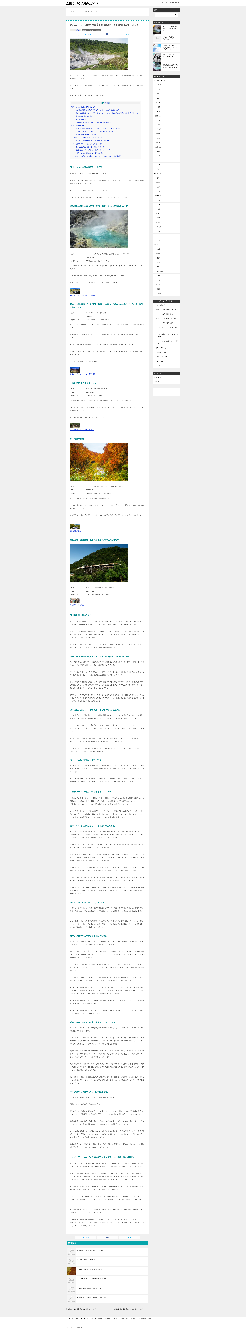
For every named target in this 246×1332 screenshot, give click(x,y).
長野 (158, 160)
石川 (158, 164)
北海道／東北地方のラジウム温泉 (91, 30)
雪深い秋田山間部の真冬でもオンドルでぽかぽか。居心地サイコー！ (97, 128)
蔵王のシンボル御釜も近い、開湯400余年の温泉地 (91, 141)
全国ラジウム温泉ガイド (82, 3)
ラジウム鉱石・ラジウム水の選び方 (167, 328)
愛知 (158, 187)
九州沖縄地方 (159, 271)
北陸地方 (158, 147)
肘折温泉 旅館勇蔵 (77, 605)
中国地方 (158, 244)
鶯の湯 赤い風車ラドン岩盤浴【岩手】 (87, 1260)
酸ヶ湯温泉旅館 (79, 119)
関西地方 (158, 195)
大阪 (158, 209)
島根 (158, 253)
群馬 (158, 133)
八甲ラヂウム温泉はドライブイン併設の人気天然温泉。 (92, 1278)
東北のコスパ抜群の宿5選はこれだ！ (84, 107)
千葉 (158, 120)
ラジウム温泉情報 (160, 305)
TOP (77, 1318)
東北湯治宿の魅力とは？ (80, 125)
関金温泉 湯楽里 (162, 357)
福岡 (158, 275)
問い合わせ (158, 382)
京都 (158, 200)
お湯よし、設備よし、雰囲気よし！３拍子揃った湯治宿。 (93, 131)
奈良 (158, 218)
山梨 (158, 151)
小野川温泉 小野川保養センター (85, 116)
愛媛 (158, 231)
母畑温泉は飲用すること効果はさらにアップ (89, 1288)
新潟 (158, 156)
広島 (158, 262)
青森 (158, 89)
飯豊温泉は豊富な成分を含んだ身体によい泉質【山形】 (92, 1297)
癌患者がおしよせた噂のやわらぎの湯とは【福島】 (91, 1250)
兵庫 (158, 204)
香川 (158, 240)
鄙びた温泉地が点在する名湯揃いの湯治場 (88, 147)
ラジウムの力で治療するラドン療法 (167, 342)
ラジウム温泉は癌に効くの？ (166, 314)
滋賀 (158, 213)
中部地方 (158, 173)
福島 (158, 111)
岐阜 (158, 182)
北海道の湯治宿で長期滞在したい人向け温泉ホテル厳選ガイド (130, 1309)
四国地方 (158, 227)
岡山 (158, 258)
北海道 (159, 85)
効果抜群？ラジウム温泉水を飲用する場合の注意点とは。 (170, 47)
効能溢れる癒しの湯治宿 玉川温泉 (82, 295)
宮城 (158, 102)
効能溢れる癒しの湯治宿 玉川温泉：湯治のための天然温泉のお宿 (96, 110)
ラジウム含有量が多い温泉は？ (166, 318)
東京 (158, 125)
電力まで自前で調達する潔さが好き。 (87, 134)
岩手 (158, 107)
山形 (158, 98)
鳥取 (158, 249)
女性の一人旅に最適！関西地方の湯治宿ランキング (82, 1309)
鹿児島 (159, 293)
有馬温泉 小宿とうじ (163, 352)
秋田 (158, 93)
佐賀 (158, 280)
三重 (158, 191)
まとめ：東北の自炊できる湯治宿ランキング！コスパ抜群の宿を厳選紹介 (96, 156)
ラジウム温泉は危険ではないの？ (170, 55)
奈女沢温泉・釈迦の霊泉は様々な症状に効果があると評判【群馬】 (170, 65)
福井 (158, 169)
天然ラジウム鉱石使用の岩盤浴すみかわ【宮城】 (90, 1269)
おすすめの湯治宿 (75, 30)
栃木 (158, 142)
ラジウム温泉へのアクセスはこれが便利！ (167, 335)
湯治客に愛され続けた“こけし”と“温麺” (87, 144)
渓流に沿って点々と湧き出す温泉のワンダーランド (91, 150)
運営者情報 (158, 377)
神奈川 (159, 129)
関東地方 (158, 116)
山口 (158, 267)
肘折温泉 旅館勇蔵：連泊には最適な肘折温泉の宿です (93, 122)
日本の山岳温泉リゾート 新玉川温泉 (83, 374)
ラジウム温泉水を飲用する (165, 323)
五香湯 (159, 365)
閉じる (107, 103)
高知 (158, 235)
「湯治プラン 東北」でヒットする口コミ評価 (87, 137)
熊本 (158, 289)
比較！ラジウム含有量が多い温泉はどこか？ (170, 28)
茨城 (158, 138)
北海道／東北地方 (160, 80)
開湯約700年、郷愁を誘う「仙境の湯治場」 (89, 153)
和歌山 (159, 222)
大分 (158, 284)
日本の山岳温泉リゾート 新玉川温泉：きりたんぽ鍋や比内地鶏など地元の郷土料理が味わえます (106, 113)
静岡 (158, 178)
